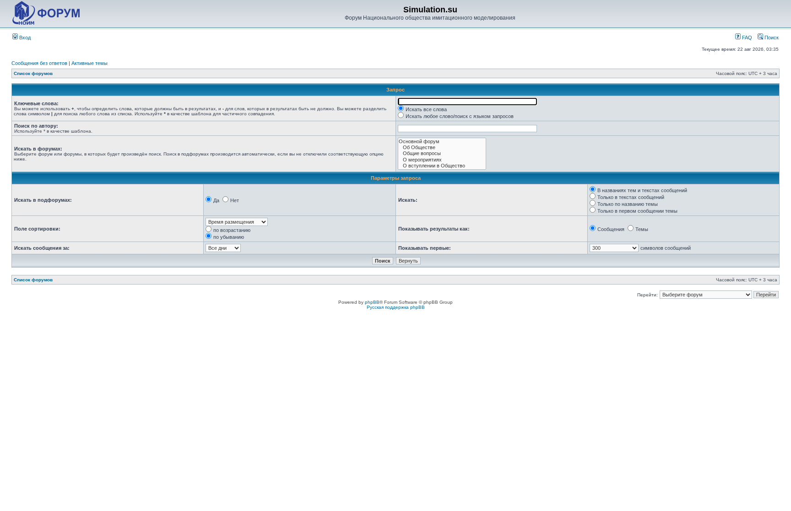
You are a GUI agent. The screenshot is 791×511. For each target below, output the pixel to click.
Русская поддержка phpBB (396, 307)
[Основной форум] (442, 142)
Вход (24, 37)
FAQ (746, 37)
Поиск (771, 37)
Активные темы (89, 63)
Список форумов (33, 73)
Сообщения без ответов (39, 63)
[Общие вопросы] (442, 153)
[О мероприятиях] (442, 160)
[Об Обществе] (442, 148)
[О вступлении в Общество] (442, 166)
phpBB (372, 302)
